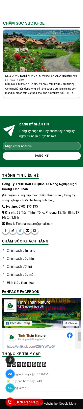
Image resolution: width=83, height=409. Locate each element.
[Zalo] (10, 388)
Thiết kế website (43, 403)
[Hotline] (10, 402)
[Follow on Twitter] (20, 230)
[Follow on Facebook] (5, 230)
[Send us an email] (27, 230)
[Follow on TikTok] (13, 230)
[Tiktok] (10, 360)
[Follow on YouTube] (34, 230)
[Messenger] (10, 374)
